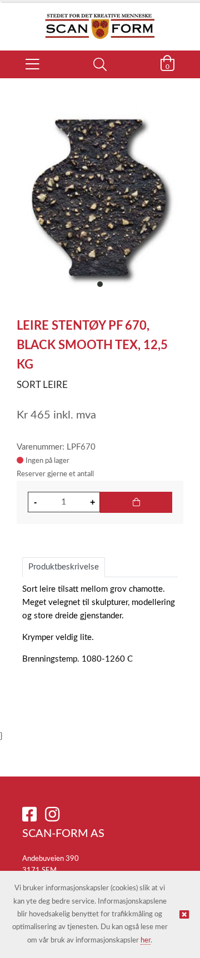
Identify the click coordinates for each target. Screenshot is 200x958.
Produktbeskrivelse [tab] (63, 567)
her (146, 940)
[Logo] (100, 20)
